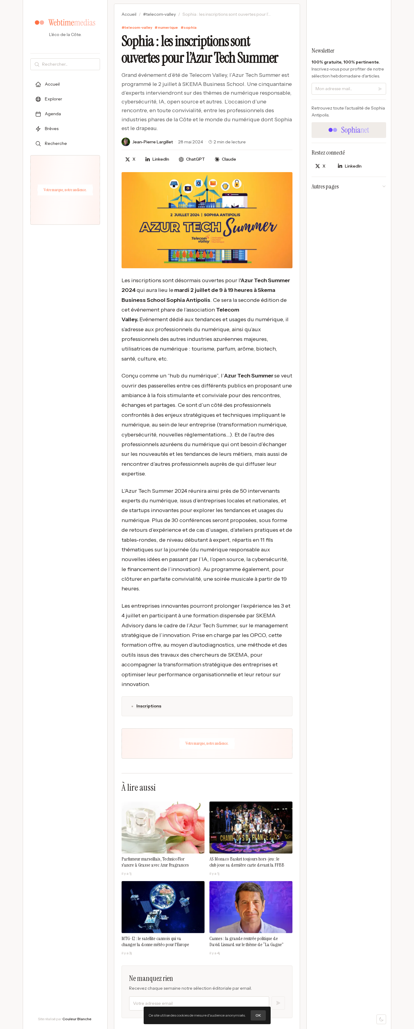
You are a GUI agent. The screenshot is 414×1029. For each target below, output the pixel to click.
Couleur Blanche (77, 1019)
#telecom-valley (159, 14)
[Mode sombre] (381, 1019)
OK (258, 1015)
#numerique (166, 27)
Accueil (129, 14)
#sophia (189, 27)
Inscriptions (148, 706)
